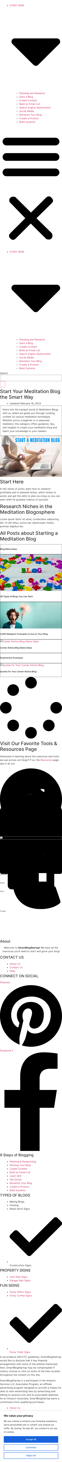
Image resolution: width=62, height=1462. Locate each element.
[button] (31, 187)
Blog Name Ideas (8, 549)
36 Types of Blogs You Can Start (16, 596)
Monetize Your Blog (30, 114)
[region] (31, 1436)
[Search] (2, 384)
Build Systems (27, 121)
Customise (31, 1447)
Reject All (31, 1455)
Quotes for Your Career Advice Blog (18, 671)
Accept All (31, 1439)
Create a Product (29, 118)
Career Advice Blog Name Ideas (16, 647)
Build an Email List (29, 103)
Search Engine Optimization (35, 107)
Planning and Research (32, 93)
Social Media (26, 111)
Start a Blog (26, 96)
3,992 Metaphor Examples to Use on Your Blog (24, 634)
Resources (46, 759)
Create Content (28, 100)
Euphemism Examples (11, 657)
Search (4, 373)
